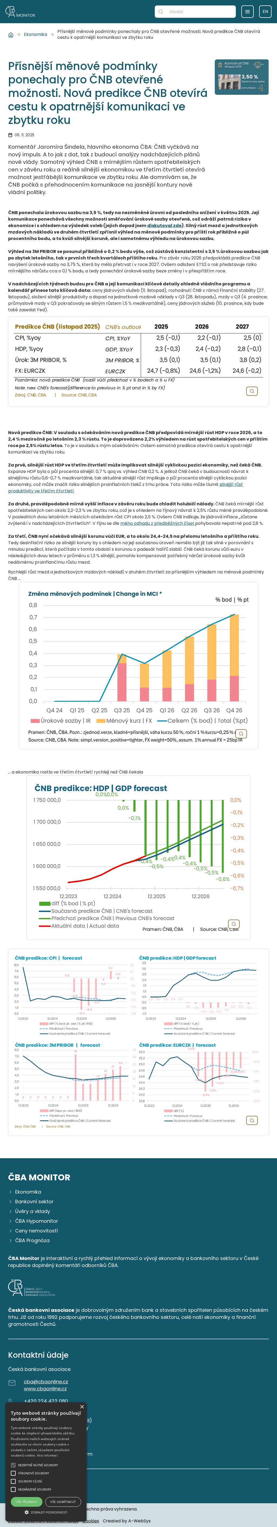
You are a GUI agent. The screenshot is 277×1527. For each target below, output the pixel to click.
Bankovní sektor (34, 1201)
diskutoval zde (164, 225)
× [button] (82, 1407)
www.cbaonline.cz (45, 1388)
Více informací (47, 1455)
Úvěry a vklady (32, 1211)
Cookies (90, 1521)
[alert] (46, 1462)
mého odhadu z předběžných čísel (157, 523)
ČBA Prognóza (32, 1240)
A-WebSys (139, 1521)
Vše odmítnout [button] (63, 1502)
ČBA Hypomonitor (36, 1221)
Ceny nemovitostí (36, 1230)
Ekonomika (35, 35)
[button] (46, 1512)
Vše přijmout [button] (26, 1502)
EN (265, 11)
